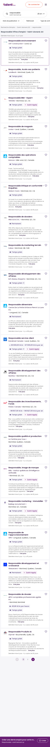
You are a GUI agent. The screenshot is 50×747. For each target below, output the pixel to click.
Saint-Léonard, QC (23, 27)
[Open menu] (45, 4)
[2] (33, 659)
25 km (39, 14)
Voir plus (24, 59)
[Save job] (46, 41)
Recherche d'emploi (8, 27)
